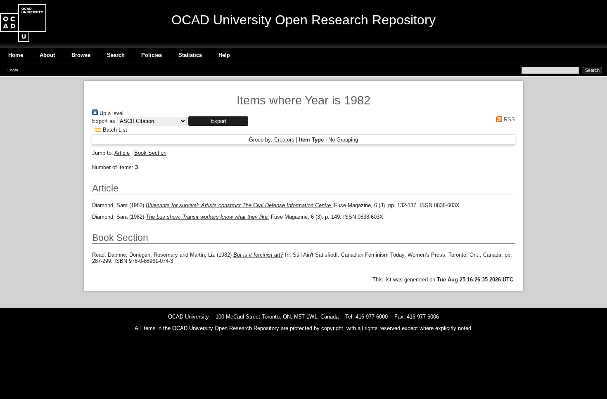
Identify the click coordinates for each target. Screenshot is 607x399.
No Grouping (343, 140)
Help (224, 55)
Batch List (114, 130)
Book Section (150, 153)
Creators (284, 140)
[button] (218, 121)
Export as (103, 121)
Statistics (190, 55)
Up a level (110, 113)
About (47, 55)
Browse (80, 55)
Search (116, 55)
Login (12, 70)
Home (15, 55)
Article (122, 153)
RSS (508, 119)
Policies (151, 55)
